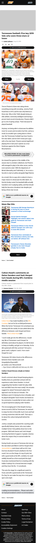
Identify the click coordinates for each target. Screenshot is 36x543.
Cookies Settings (7, 528)
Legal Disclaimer (27, 522)
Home (3, 260)
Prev (6, 79)
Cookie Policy (5, 522)
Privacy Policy (5, 519)
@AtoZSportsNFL (12, 362)
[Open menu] (3, 3)
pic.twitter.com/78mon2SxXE (11, 365)
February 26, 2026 (27, 367)
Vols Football (10, 260)
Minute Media (10, 532)
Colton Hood (6, 321)
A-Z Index (25, 525)
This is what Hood (13, 333)
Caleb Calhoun (8, 41)
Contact (4, 513)
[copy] (12, 44)
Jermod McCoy (7, 448)
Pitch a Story (26, 516)
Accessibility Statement (9, 525)
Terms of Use (26, 519)
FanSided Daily (6, 516)
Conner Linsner (8, 288)
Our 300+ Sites (26, 513)
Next (29, 79)
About (3, 509)
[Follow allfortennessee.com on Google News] (31, 196)
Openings (25, 509)
